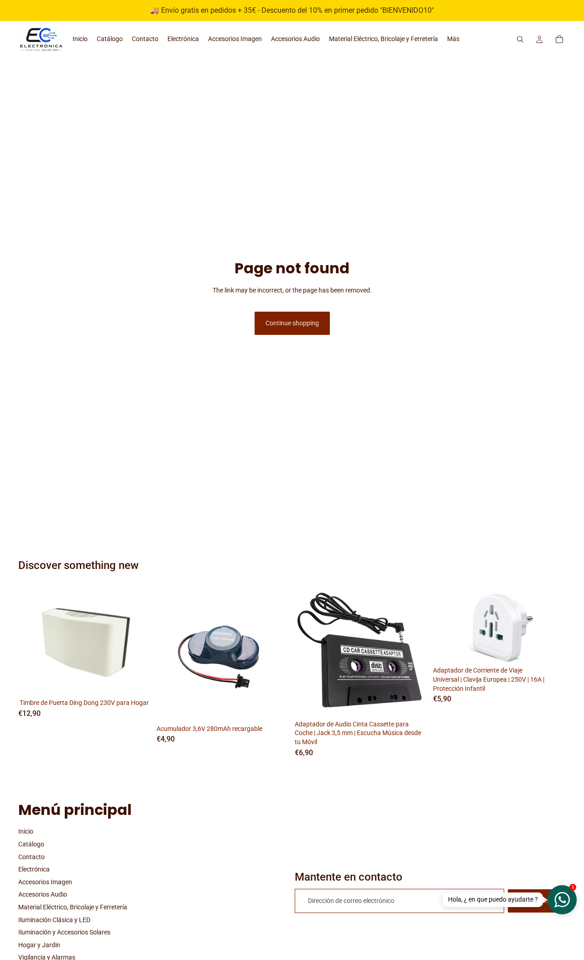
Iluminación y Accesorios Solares (64, 932)
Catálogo (31, 844)
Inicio (25, 831)
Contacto (31, 857)
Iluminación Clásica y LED (54, 919)
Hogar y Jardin (39, 945)
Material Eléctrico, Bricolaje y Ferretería (72, 907)
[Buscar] (520, 39)
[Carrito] (559, 39)
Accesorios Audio (42, 894)
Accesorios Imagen (45, 882)
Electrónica (34, 869)
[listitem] (453, 39)
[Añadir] (137, 681)
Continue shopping (292, 323)
